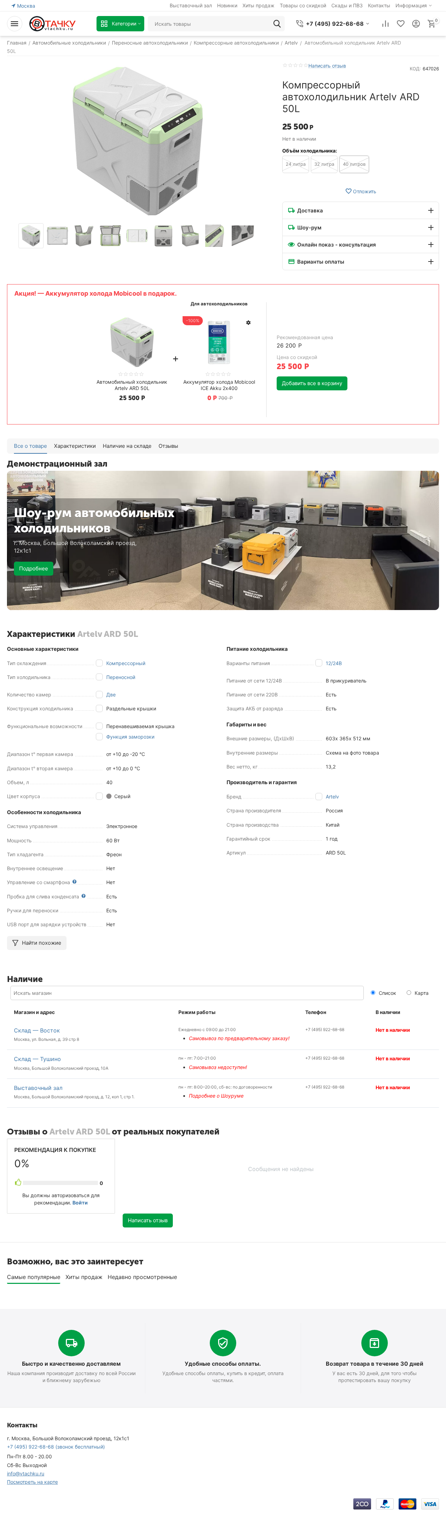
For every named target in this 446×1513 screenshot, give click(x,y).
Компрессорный (125, 663)
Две (111, 694)
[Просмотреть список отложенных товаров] (400, 23)
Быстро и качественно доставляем (71, 1363)
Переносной (120, 677)
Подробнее (33, 568)
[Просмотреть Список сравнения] (385, 23)
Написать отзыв (327, 65)
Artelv (332, 797)
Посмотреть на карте (32, 1482)
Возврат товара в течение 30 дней (374, 1363)
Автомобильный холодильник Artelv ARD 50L (132, 385)
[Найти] (277, 23)
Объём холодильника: (309, 151)
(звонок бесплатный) (56, 1447)
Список (386, 993)
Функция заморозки (130, 737)
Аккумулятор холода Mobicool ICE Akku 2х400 (219, 385)
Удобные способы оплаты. (223, 1363)
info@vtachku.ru (25, 1473)
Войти (80, 1203)
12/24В (334, 663)
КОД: (415, 68)
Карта (421, 993)
